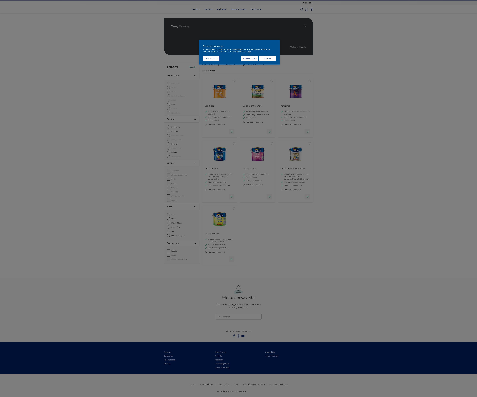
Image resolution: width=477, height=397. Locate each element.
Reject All (267, 58)
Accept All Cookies (250, 58)
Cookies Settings (211, 58)
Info (249, 51)
